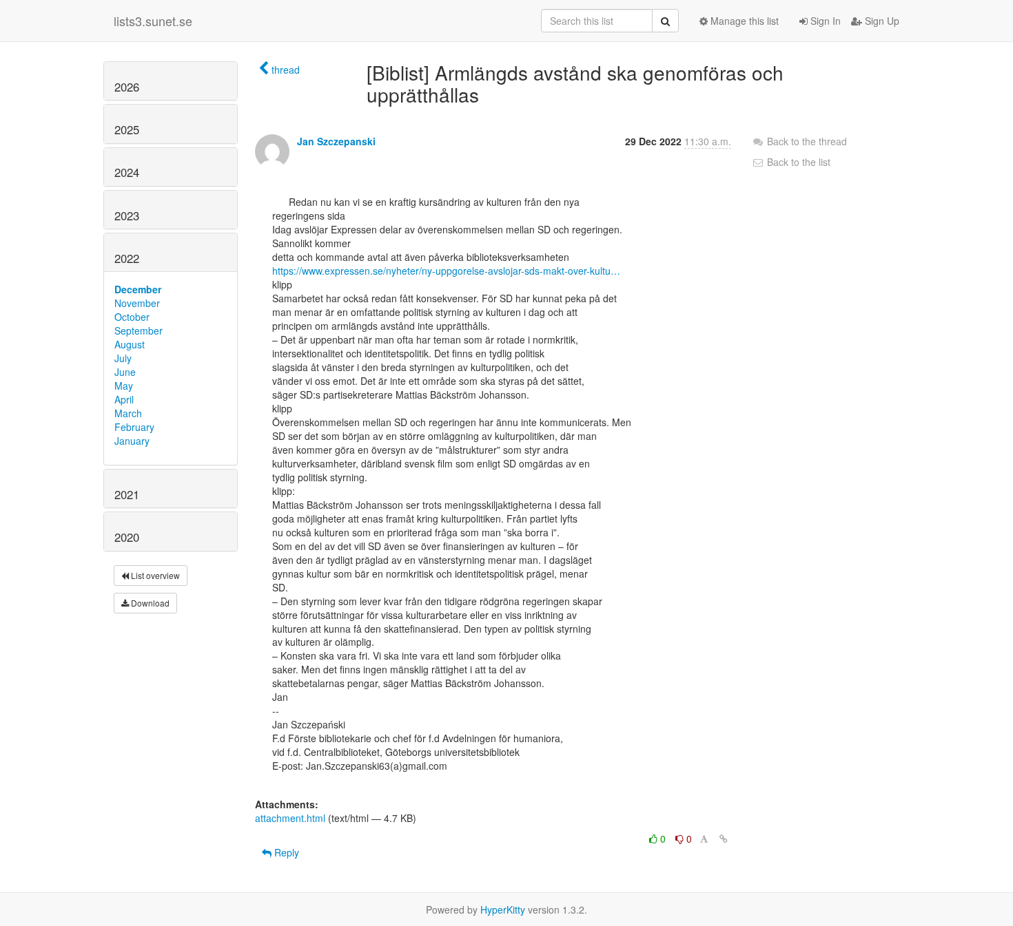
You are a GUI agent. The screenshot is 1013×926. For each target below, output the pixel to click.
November (137, 303)
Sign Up (880, 21)
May (123, 385)
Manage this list (743, 21)
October (132, 317)
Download (149, 603)
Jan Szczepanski (336, 141)
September (138, 330)
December (137, 289)
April (124, 399)
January (132, 441)
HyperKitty (502, 909)
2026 (126, 86)
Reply (285, 852)
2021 (126, 494)
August (129, 344)
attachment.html (290, 818)
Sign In (824, 21)
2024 (126, 172)
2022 (126, 258)
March (128, 413)
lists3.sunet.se (153, 21)
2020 (126, 537)
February (134, 427)
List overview (154, 575)
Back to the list (797, 162)
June (125, 372)
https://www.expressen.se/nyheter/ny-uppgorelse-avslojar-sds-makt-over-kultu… (446, 270)
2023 (126, 215)
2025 (126, 129)
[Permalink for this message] (723, 838)
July (123, 358)
